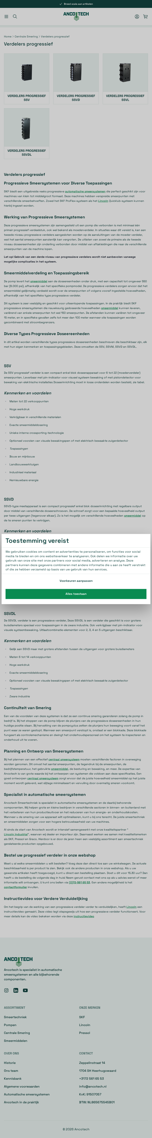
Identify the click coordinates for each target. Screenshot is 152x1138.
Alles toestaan (76, 594)
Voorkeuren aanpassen (76, 581)
